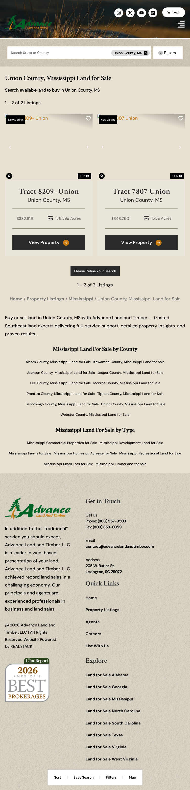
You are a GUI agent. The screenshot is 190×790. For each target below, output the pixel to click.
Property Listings (102, 609)
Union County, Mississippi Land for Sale (133, 404)
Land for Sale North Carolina (113, 711)
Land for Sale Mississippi (109, 699)
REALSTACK (21, 646)
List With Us (97, 646)
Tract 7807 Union (141, 191)
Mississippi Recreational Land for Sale (150, 453)
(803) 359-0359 (107, 527)
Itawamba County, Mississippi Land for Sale (129, 362)
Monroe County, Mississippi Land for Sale (126, 383)
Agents (93, 621)
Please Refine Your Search (95, 271)
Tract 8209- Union (49, 191)
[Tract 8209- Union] (49, 147)
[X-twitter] (130, 12)
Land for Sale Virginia (106, 747)
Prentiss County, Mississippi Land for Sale (61, 393)
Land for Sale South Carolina (113, 723)
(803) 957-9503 (112, 521)
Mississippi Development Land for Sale (131, 443)
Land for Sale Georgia (106, 686)
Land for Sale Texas (104, 735)
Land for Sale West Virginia (112, 759)
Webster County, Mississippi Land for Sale (95, 414)
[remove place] (145, 53)
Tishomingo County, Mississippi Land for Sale (62, 404)
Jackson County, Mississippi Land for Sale (61, 372)
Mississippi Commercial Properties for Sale (62, 443)
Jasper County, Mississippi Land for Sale (130, 372)
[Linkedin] (152, 12)
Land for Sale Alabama (107, 675)
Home (91, 597)
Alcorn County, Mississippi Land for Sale (58, 362)
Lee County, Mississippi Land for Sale (60, 383)
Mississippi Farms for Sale (30, 453)
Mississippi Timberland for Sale (120, 464)
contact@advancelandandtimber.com (120, 546)
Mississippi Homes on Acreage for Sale (85, 453)
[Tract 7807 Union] (141, 147)
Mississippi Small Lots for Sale (68, 464)
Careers (93, 633)
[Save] (88, 118)
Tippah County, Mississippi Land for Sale (130, 393)
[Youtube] (141, 12)
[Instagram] (118, 12)
